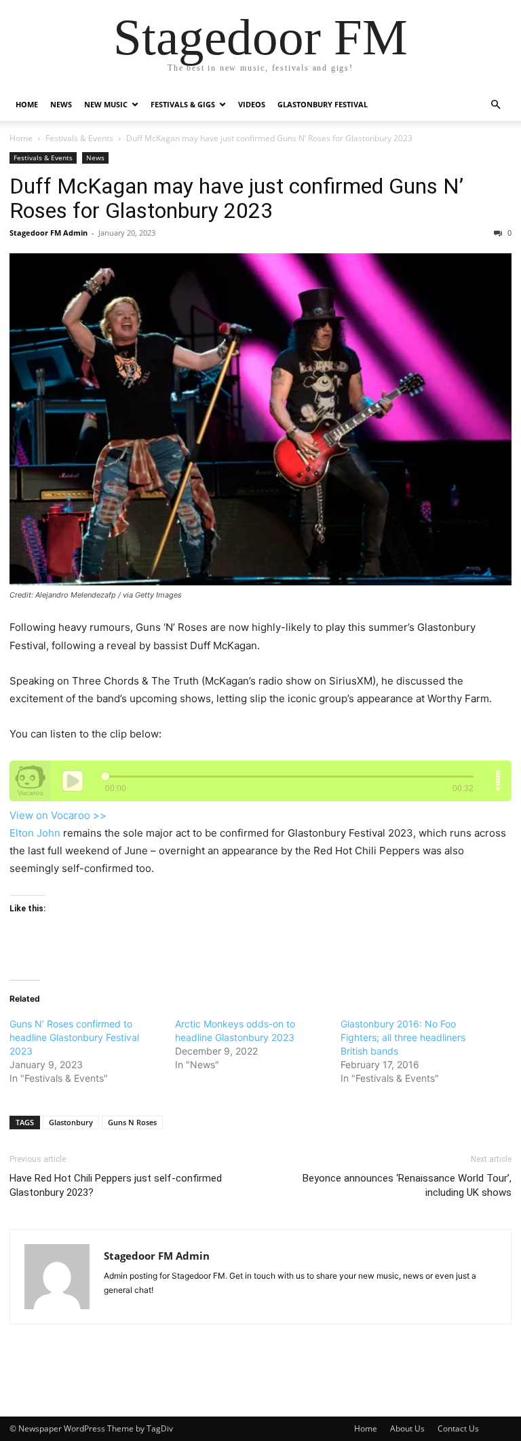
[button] (495, 104)
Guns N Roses (132, 1122)
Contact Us (458, 1428)
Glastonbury (71, 1122)
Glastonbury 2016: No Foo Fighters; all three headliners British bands (403, 1037)
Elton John (34, 832)
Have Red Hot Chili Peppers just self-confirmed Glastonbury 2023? (115, 1185)
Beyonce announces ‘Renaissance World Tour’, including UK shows (407, 1185)
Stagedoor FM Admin (48, 232)
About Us (407, 1428)
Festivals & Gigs (183, 104)
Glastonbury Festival (322, 104)
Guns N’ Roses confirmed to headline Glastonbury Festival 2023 (74, 1037)
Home (27, 104)
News (61, 104)
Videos (251, 104)
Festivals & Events (79, 138)
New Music (106, 104)
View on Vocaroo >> (58, 815)
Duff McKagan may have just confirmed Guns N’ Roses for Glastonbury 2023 (236, 198)
